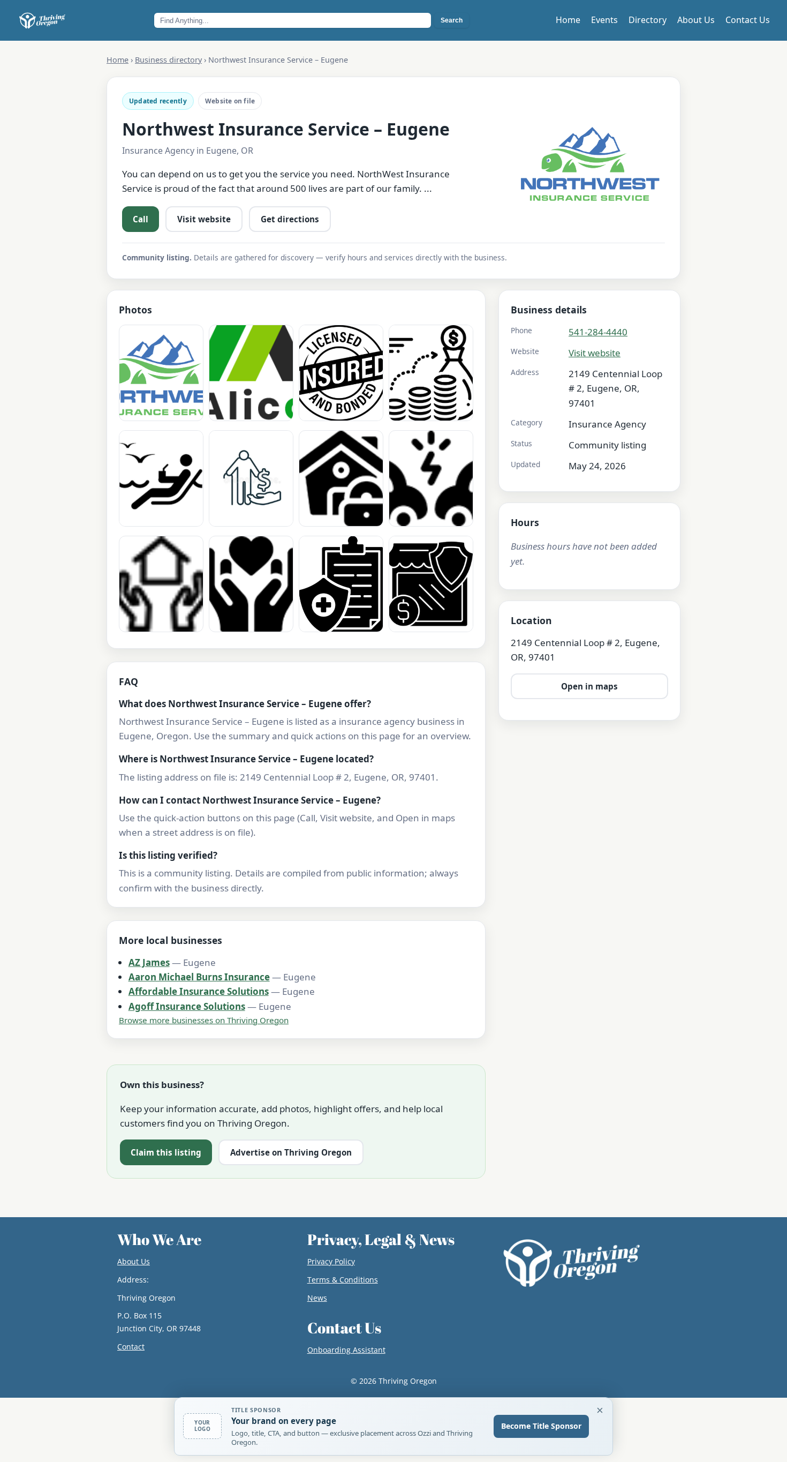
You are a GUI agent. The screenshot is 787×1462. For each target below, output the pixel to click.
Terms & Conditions (342, 1279)
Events (604, 20)
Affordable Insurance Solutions (198, 991)
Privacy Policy (331, 1261)
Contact (131, 1346)
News (317, 1298)
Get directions (290, 219)
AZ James (149, 962)
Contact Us (747, 20)
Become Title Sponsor (541, 1426)
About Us (696, 20)
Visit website (204, 219)
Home (568, 20)
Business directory (168, 60)
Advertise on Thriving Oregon (291, 1152)
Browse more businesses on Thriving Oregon (204, 1020)
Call (140, 219)
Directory (648, 20)
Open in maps (589, 686)
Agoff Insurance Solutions (186, 1006)
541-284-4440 (598, 332)
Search (452, 20)
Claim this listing (166, 1152)
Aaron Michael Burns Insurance (199, 977)
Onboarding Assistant (346, 1350)
